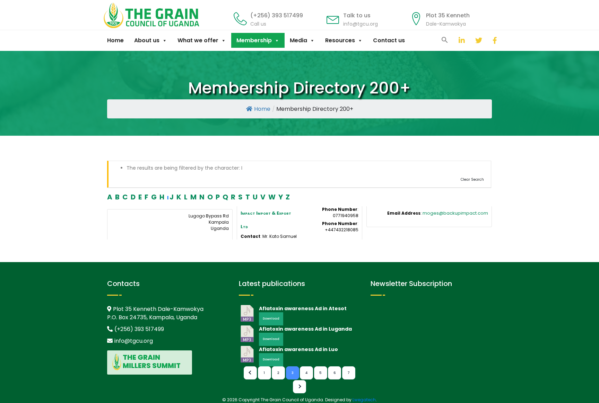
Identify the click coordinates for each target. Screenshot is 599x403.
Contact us (389, 40)
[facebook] (487, 40)
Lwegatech (364, 400)
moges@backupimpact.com (455, 213)
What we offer (197, 40)
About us (146, 40)
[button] (444, 39)
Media (298, 40)
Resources (340, 40)
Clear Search (472, 179)
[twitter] (470, 40)
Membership (254, 40)
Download (271, 318)
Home (115, 40)
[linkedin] (453, 40)
